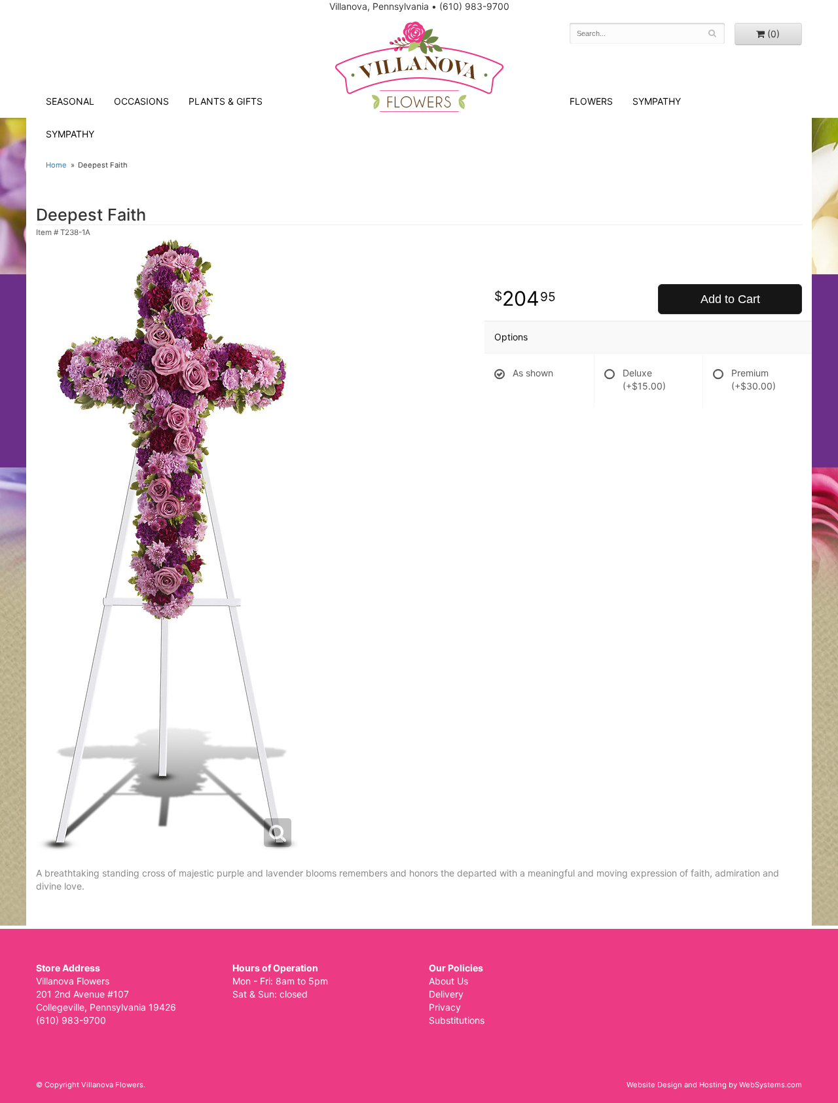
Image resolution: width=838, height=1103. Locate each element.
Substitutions (456, 1020)
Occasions (141, 101)
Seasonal (70, 101)
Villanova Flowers (419, 67)
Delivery (446, 994)
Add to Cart (730, 299)
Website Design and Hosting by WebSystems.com (714, 1084)
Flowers (591, 101)
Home (56, 165)
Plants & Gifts (226, 101)
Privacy (445, 1007)
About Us (448, 980)
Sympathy (70, 133)
